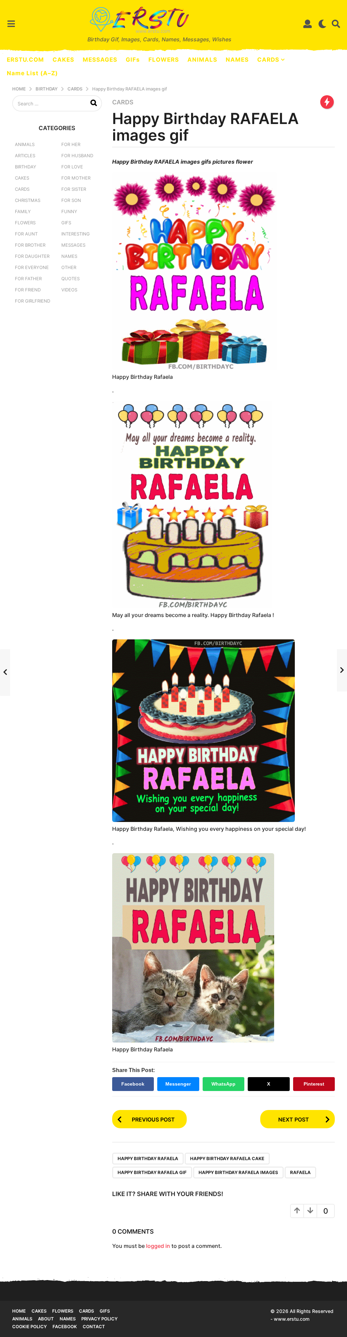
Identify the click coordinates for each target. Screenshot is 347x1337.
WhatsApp (223, 1084)
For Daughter (32, 256)
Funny (69, 211)
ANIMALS (202, 59)
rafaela (300, 1172)
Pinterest (314, 1084)
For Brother (30, 245)
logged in (158, 1245)
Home (19, 1311)
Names (69, 256)
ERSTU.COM (25, 59)
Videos (69, 289)
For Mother (75, 178)
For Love (72, 166)
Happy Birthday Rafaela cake (227, 1158)
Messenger (178, 1084)
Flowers (25, 222)
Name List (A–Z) (32, 73)
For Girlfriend (32, 301)
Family (23, 211)
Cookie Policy (29, 1326)
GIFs (133, 59)
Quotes (70, 278)
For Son (71, 200)
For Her (70, 144)
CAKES (63, 59)
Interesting (75, 233)
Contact (94, 1326)
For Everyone (32, 267)
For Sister (73, 189)
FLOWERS (163, 59)
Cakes (22, 178)
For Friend (28, 289)
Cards (123, 102)
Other (68, 267)
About (46, 1318)
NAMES (237, 59)
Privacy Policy (99, 1318)
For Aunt (26, 233)
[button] (11, 23)
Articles (25, 155)
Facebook (132, 1084)
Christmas (27, 200)
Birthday (25, 166)
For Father (28, 278)
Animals (25, 144)
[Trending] (327, 102)
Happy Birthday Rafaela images (238, 1172)
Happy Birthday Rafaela (148, 1158)
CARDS (268, 59)
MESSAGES (100, 59)
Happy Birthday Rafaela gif (152, 1172)
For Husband (77, 155)
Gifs (105, 1311)
